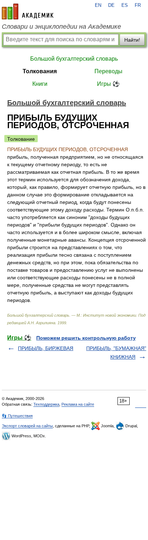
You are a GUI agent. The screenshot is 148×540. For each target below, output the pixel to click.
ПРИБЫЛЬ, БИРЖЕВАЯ (45, 348)
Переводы (108, 71)
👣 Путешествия (17, 416)
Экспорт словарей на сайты (27, 426)
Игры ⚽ (108, 84)
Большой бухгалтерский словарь (74, 59)
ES (124, 5)
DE (111, 5)
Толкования (40, 71)
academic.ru (28, 11)
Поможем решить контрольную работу (86, 338)
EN (98, 5)
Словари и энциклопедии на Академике (61, 26)
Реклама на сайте (77, 404)
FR (138, 5)
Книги (39, 84)
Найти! (132, 40)
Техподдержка (46, 404)
